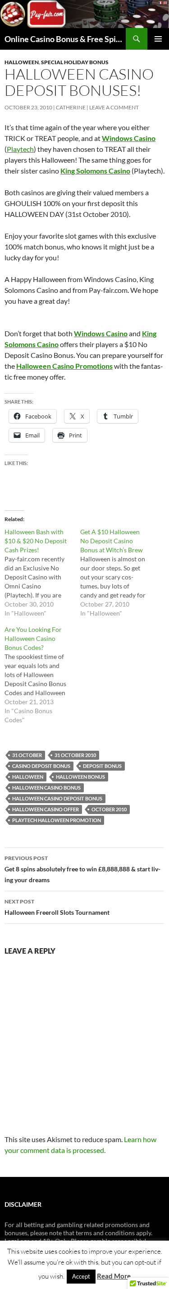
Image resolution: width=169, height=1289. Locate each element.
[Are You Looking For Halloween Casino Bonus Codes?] (42, 674)
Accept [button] (81, 1276)
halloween (27, 777)
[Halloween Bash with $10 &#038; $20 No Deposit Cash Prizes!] (42, 572)
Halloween (22, 62)
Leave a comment (114, 107)
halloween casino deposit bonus (57, 798)
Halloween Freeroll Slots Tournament (57, 907)
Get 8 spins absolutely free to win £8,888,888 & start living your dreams (82, 869)
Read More (114, 1276)
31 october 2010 (75, 755)
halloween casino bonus (46, 787)
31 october (27, 755)
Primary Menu (158, 39)
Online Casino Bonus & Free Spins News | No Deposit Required (65, 39)
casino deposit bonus (41, 766)
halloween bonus (80, 777)
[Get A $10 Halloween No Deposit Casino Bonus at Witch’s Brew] (118, 572)
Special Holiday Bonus (75, 62)
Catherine (71, 107)
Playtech (20, 149)
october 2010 (109, 809)
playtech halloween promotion (56, 820)
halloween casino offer (45, 809)
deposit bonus (102, 766)
